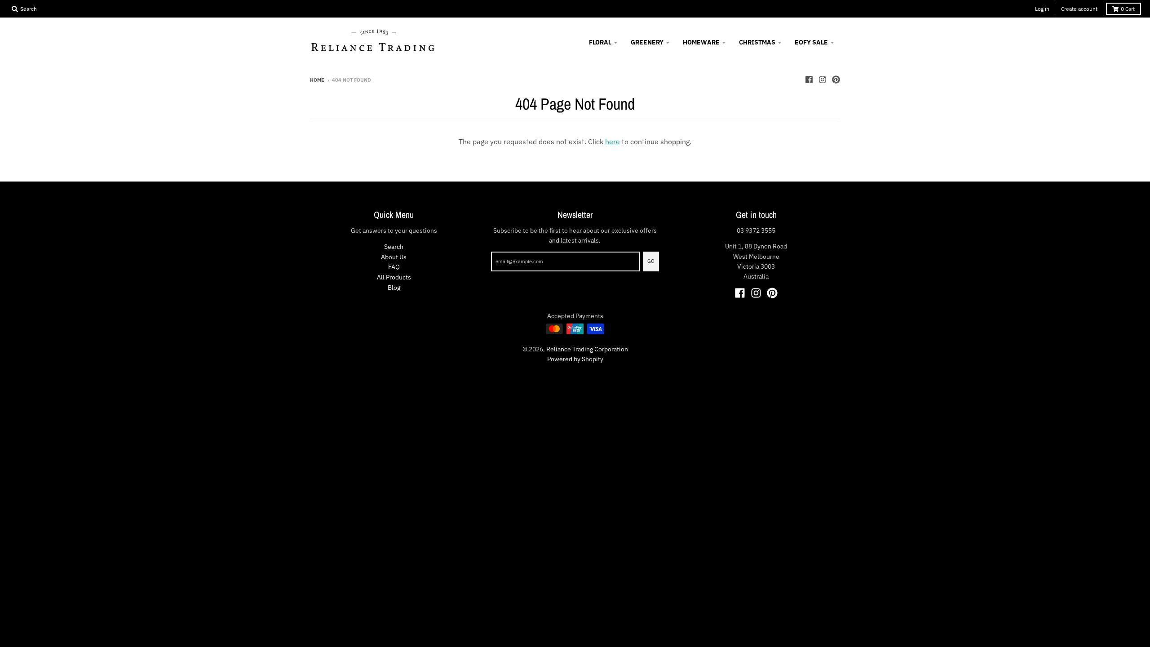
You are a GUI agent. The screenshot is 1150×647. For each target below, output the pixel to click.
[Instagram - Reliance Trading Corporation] (822, 79)
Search (393, 247)
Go (651, 261)
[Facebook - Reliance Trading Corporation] (809, 79)
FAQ (394, 267)
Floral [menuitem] (600, 42)
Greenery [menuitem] (647, 42)
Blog (394, 288)
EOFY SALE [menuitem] (811, 42)
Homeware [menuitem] (701, 42)
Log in (1042, 8)
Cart (1128, 8)
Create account (1079, 8)
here (612, 141)
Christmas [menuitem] (757, 42)
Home (317, 80)
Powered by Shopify (575, 359)
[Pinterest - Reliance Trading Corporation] (836, 79)
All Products (394, 277)
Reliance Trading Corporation (587, 349)
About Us (394, 257)
